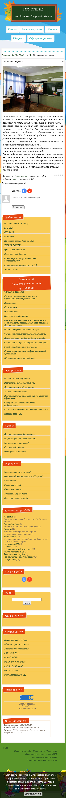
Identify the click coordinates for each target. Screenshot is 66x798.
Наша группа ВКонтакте (45, 751)
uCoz (5, 748)
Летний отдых (11, 524)
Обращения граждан (40, 38)
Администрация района (16, 640)
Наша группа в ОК (22, 751)
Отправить (18, 207)
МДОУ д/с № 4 (11, 670)
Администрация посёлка (16, 644)
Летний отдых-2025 (14, 552)
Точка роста (21, 176)
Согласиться (33, 794)
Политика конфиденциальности (42, 760)
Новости (53, 29)
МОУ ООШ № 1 (11, 657)
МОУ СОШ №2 (33, 9)
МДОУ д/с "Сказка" (13, 666)
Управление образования (16, 649)
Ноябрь (22, 55)
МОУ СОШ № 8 (11, 653)
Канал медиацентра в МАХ (44, 757)
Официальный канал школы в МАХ (41, 754)
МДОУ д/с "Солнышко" (15, 662)
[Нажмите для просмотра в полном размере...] (33, 111)
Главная (12, 29)
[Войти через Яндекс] (29, 191)
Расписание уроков (32, 29)
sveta (14, 179)
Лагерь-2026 (10, 559)
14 (30, 55)
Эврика (7, 529)
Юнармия (18, 38)
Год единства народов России (18, 557)
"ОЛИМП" (8, 546)
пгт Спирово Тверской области (34, 16)
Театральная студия (14, 554)
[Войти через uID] (24, 191)
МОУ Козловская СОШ (15, 675)
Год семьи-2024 (11, 544)
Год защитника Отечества (17, 549)
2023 (14, 55)
